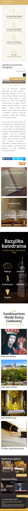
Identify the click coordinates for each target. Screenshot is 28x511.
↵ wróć (22, 163)
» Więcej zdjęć (21, 475)
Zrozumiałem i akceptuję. (18, 506)
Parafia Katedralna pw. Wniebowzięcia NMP (8, 2)
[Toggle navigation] (24, 2)
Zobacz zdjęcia (18, 79)
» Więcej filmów (22, 496)
